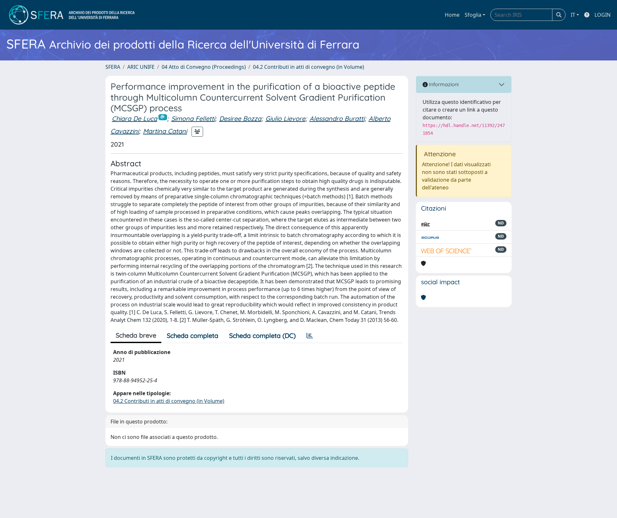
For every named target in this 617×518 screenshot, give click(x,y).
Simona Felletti (193, 118)
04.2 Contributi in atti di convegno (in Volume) (308, 66)
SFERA (112, 66)
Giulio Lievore (285, 118)
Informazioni (443, 84)
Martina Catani (165, 131)
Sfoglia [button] (473, 14)
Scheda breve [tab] (136, 335)
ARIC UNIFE (141, 66)
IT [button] (573, 14)
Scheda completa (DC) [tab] (262, 336)
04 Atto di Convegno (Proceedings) (204, 66)
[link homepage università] (72, 15)
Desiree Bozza (240, 118)
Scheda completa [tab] (192, 336)
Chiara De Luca (134, 118)
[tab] (309, 335)
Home (452, 14)
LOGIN (603, 14)
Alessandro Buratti (336, 118)
